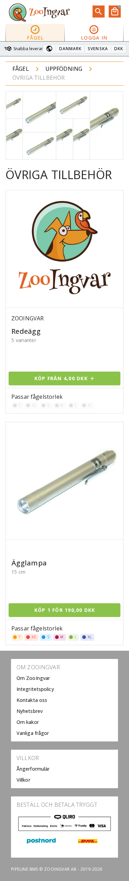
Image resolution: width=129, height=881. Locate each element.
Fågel (20, 69)
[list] (64, 700)
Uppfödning (64, 69)
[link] (64, 678)
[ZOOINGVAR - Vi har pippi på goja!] (39, 12)
